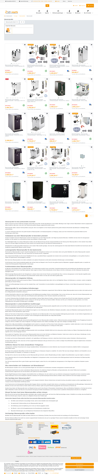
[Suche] (47, 5)
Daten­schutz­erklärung (49, 470)
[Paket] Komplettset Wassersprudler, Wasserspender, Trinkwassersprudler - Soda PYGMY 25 (36, 66)
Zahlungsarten (19, 424)
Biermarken (18, 429)
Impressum (41, 427)
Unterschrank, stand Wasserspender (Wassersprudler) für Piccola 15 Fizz (57, 134)
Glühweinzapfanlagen (57, 12)
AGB (40, 428)
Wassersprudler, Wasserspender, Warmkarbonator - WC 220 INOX (12, 202)
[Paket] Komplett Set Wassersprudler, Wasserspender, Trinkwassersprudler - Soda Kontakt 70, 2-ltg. (36, 168)
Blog (40, 429)
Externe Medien (31, 473)
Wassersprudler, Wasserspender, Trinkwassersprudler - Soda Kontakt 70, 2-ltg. (36, 134)
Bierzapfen (39, 12)
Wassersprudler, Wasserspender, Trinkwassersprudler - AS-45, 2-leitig (79, 100)
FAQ (17, 425)
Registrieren (29, 425)
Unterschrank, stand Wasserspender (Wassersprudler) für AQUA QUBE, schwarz (36, 202)
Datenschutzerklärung (43, 425)
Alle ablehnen (80, 467)
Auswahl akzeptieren (79, 469)
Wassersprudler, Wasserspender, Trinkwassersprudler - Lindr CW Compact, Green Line (82, 203)
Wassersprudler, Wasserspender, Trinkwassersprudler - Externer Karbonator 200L (82, 66)
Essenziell (8, 473)
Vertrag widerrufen (76, 458)
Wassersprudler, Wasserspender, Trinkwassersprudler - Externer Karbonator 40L (14, 66)
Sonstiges (69, 12)
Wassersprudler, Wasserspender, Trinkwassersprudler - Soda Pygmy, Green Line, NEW (15, 100)
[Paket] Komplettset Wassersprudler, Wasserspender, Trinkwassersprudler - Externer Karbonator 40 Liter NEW (59, 66)
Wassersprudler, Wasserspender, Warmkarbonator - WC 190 (79, 168)
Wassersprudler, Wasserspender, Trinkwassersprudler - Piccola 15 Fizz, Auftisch (59, 100)
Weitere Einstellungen (54, 473)
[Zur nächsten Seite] (93, 216)
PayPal (39, 473)
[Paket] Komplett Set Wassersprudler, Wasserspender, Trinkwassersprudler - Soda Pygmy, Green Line (36, 100)
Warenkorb (29, 427)
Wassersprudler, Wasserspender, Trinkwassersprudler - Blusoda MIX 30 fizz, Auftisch (14, 135)
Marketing (23, 473)
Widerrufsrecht (42, 424)
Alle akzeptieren (79, 464)
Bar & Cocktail (87, 12)
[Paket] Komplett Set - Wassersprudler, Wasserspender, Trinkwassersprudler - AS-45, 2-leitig (60, 168)
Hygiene (47, 12)
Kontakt (57, 1)
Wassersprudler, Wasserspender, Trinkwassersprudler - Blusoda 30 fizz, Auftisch (15, 168)
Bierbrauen (78, 12)
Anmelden (29, 424)
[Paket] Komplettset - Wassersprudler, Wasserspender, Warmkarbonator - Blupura (81, 134)
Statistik (15, 473)
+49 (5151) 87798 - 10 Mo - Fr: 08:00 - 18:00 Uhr (42, 1)
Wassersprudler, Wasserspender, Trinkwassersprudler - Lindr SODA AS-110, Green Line (58, 203)
